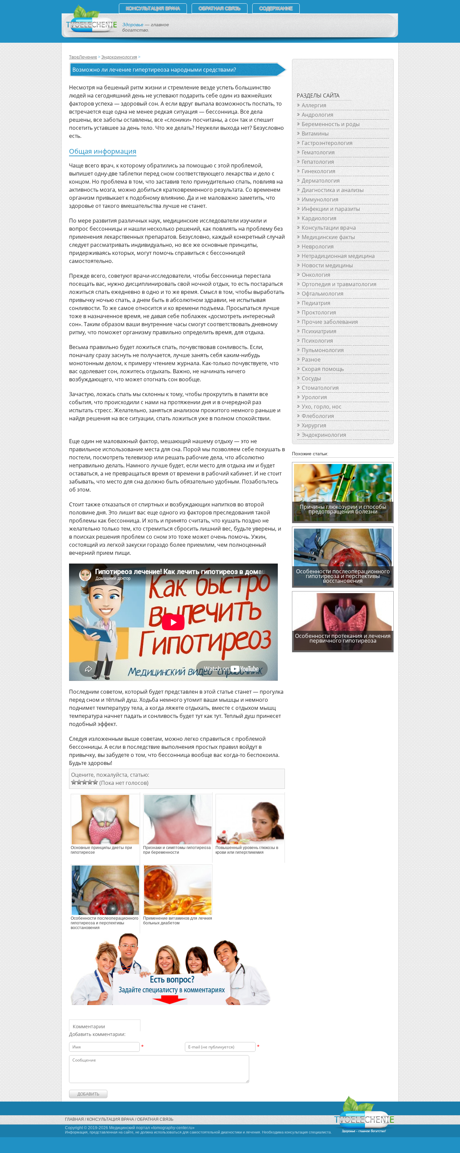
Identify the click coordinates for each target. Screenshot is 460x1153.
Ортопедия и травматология (339, 284)
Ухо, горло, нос (321, 406)
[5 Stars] (95, 782)
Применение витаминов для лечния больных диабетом (177, 920)
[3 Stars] (84, 782)
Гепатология (318, 161)
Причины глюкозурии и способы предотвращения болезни (343, 509)
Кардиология (319, 218)
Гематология (318, 152)
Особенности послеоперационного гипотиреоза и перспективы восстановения (104, 923)
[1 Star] (73, 782)
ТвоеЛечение (83, 57)
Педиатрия (316, 303)
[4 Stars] (90, 782)
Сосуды (311, 378)
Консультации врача (329, 227)
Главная (74, 1119)
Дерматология (321, 180)
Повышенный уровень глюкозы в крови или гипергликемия (247, 850)
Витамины (315, 133)
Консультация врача (153, 8)
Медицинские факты (328, 237)
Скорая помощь (323, 369)
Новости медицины (327, 265)
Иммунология (320, 199)
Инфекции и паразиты (331, 209)
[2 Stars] (79, 782)
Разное (311, 359)
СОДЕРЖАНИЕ (276, 8)
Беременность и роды (331, 124)
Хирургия (314, 425)
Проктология (319, 312)
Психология (317, 340)
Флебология (318, 416)
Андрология (317, 114)
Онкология (316, 274)
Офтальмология (322, 293)
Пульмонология (323, 350)
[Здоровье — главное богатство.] (91, 31)
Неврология (318, 246)
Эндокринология (119, 57)
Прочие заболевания (330, 321)
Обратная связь (219, 8)
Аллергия (314, 105)
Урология (314, 397)
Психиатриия (319, 331)
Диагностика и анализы (333, 190)
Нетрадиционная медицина (338, 256)
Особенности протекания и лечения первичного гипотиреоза (343, 638)
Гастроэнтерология (327, 143)
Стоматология (320, 387)
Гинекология (318, 171)
